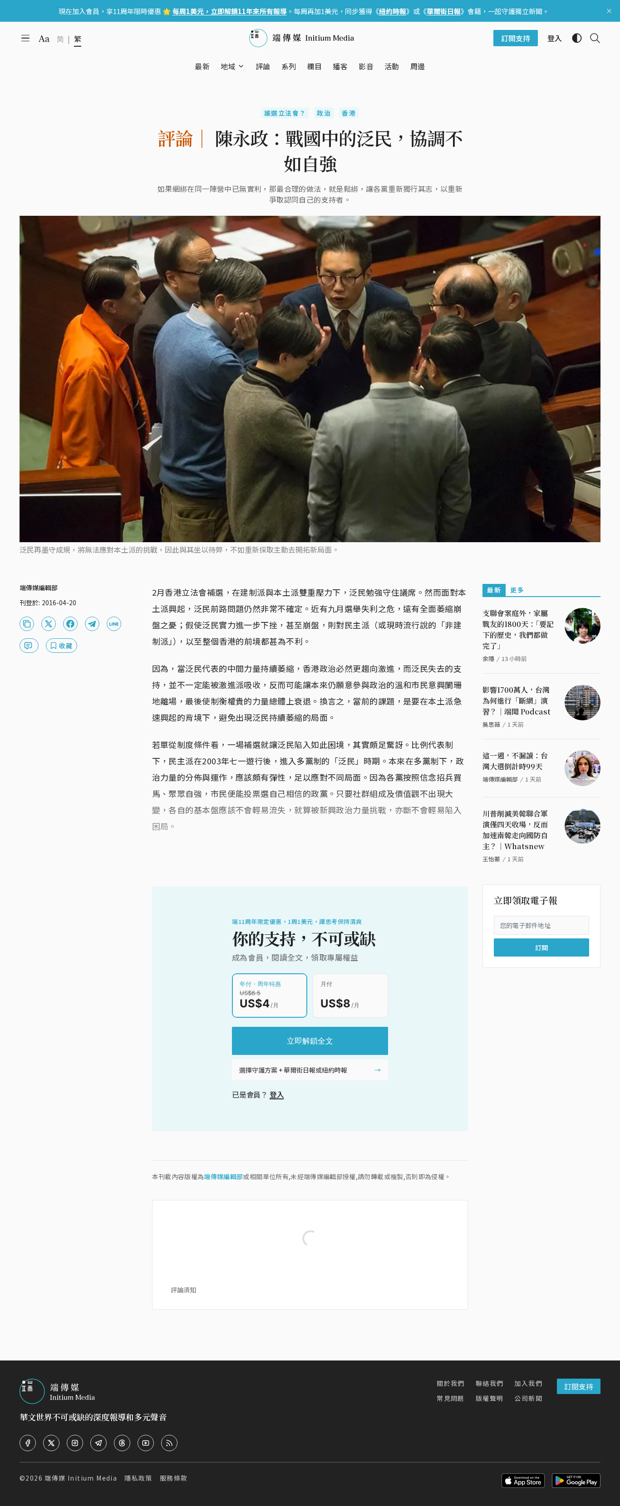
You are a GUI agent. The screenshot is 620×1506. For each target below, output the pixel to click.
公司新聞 (528, 1398)
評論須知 (183, 1289)
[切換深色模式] (573, 38)
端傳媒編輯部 (223, 1176)
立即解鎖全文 (310, 1040)
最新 (494, 589)
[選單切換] (241, 66)
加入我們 (528, 1383)
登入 (277, 1094)
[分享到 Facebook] (70, 624)
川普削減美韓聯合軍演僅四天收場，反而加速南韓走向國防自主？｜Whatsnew (515, 829)
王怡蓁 (491, 859)
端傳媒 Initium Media (80, 1477)
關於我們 (451, 1383)
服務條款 (174, 1477)
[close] (609, 11)
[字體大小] (44, 38)
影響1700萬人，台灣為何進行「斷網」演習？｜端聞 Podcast (516, 701)
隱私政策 (138, 1477)
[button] (228, 66)
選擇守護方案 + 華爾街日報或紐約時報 (293, 1069)
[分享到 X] (48, 624)
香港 (349, 112)
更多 (517, 589)
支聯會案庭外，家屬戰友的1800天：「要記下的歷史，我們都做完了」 (518, 629)
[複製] (27, 624)
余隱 (488, 658)
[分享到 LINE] (114, 624)
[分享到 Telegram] (92, 624)
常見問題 (451, 1398)
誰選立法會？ (285, 112)
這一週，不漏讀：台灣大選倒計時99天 (515, 761)
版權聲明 (490, 1398)
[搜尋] (591, 38)
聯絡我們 (490, 1383)
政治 (324, 112)
